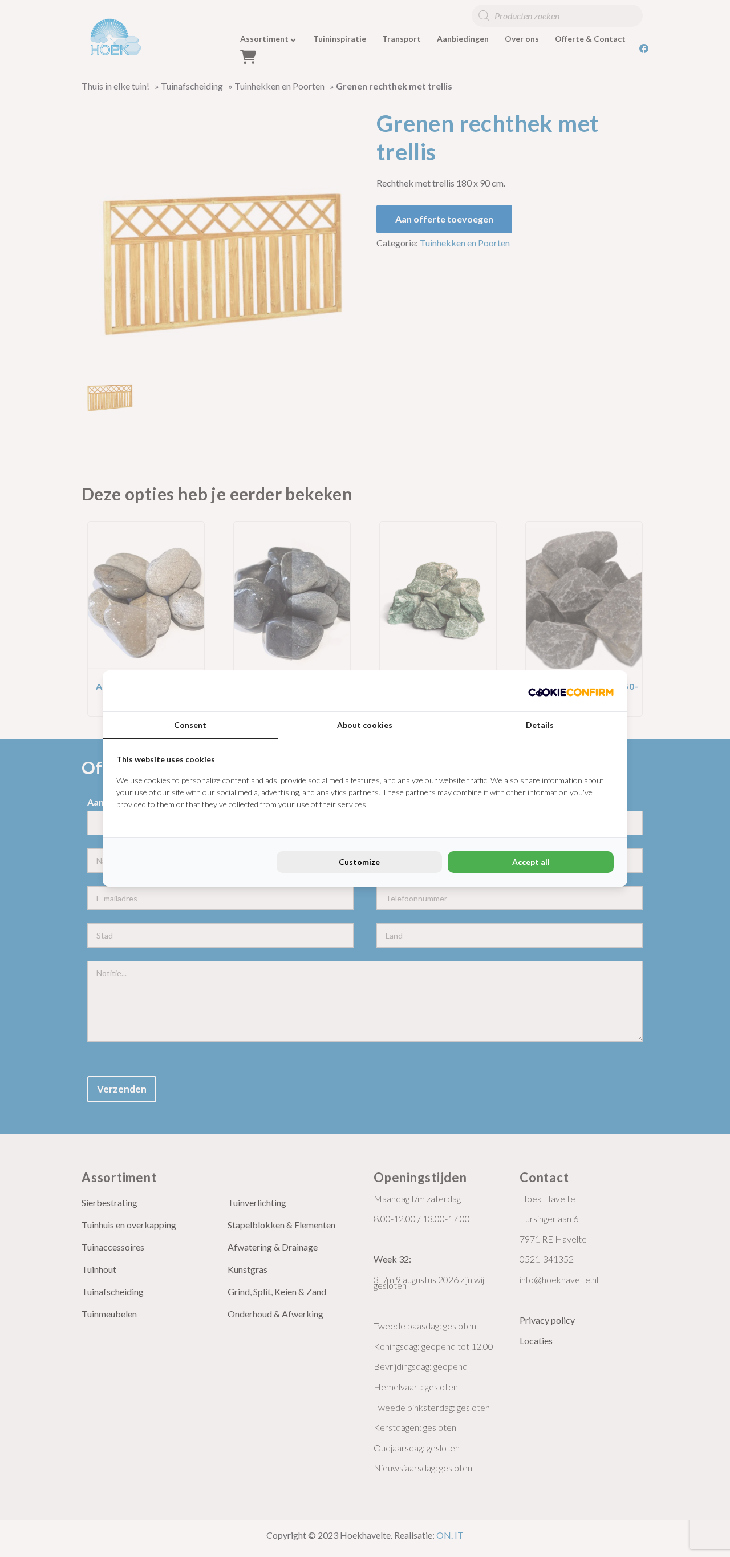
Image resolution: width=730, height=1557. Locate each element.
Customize (359, 862)
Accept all (531, 862)
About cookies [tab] (364, 725)
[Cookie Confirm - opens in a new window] (571, 691)
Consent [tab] (190, 725)
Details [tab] (540, 725)
